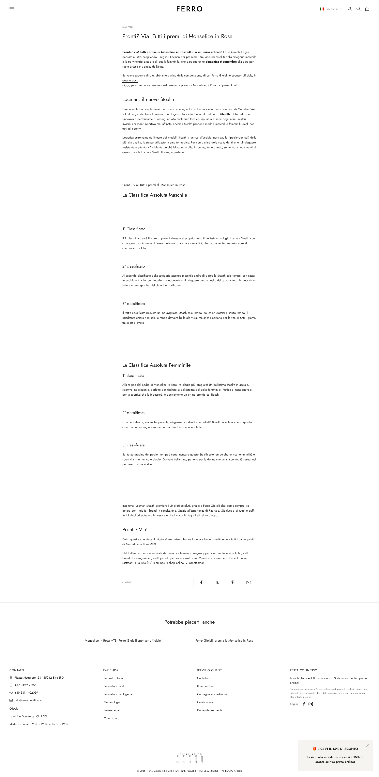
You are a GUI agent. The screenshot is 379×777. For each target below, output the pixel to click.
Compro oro (111, 718)
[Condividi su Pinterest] (233, 582)
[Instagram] (311, 704)
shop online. (176, 563)
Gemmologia (112, 702)
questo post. (130, 80)
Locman (227, 553)
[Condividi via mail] (249, 582)
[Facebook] (304, 704)
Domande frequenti (209, 710)
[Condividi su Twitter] (217, 582)
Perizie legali (112, 710)
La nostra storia (113, 678)
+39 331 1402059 (26, 692)
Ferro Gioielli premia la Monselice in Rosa (224, 640)
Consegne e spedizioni (212, 694)
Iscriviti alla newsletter (304, 678)
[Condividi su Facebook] (201, 582)
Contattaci (203, 678)
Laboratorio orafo (114, 686)
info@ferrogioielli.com (28, 700)
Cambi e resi (205, 702)
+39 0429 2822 (25, 685)
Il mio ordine (205, 686)
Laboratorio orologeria (118, 694)
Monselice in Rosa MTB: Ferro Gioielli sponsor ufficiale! (123, 640)
